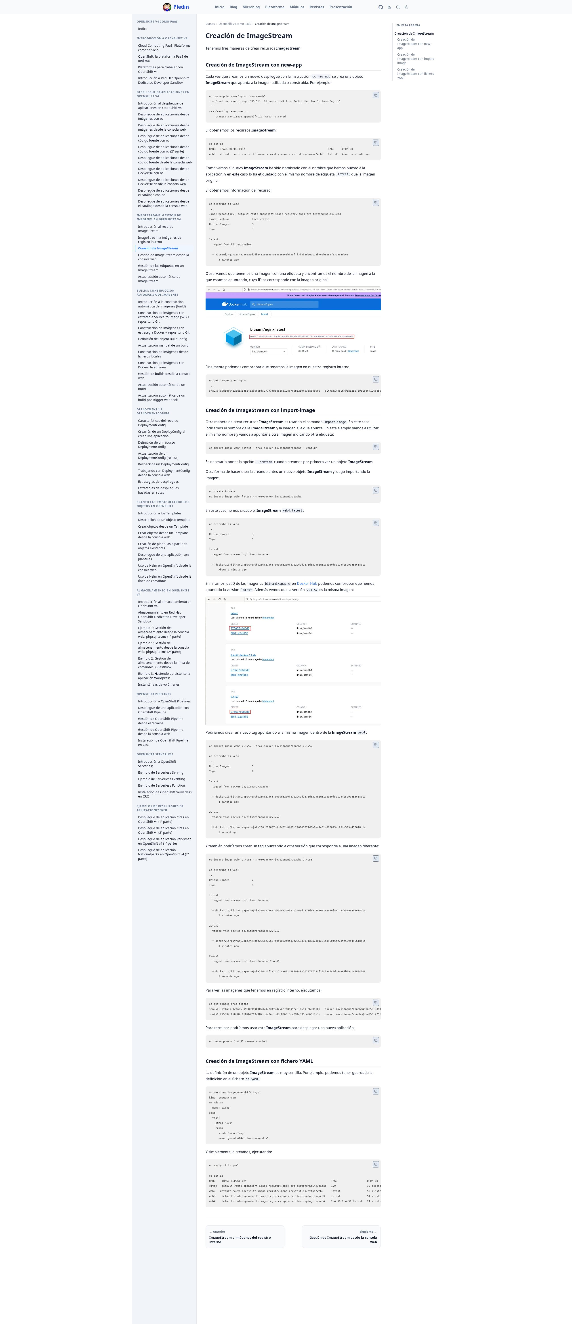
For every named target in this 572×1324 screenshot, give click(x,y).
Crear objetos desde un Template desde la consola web (163, 535)
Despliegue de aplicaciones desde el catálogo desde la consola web (163, 203)
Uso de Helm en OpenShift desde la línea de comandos (164, 578)
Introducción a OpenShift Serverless (157, 763)
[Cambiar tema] (406, 7)
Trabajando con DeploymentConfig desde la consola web (164, 473)
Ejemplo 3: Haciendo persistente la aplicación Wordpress (164, 675)
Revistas (317, 7)
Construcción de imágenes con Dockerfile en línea (161, 365)
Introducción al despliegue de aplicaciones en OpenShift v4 (160, 105)
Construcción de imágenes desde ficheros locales (163, 354)
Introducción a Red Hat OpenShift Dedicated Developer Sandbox (163, 80)
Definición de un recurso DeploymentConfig (156, 444)
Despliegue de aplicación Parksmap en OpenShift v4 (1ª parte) (164, 841)
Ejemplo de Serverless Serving (160, 772)
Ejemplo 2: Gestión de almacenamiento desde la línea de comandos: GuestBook (164, 662)
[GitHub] (381, 7)
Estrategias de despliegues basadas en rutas (158, 490)
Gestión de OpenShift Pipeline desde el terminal (160, 720)
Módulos (297, 7)
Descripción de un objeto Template (164, 520)
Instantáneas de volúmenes (159, 684)
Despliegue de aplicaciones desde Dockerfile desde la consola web (163, 182)
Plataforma (274, 7)
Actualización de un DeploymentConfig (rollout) (158, 455)
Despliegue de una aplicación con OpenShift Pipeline (163, 710)
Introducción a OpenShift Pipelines (164, 701)
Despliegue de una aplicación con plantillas (163, 556)
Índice (142, 29)
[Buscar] (398, 7)
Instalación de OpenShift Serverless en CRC (165, 794)
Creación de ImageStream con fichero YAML (415, 73)
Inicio (219, 7)
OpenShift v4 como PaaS (235, 24)
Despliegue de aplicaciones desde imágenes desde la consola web (163, 127)
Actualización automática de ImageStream (159, 278)
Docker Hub (307, 583)
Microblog (251, 7)
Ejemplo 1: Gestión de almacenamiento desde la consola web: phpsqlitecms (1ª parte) (163, 632)
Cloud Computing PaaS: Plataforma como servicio (164, 47)
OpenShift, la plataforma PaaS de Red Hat (163, 58)
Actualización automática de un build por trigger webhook (161, 397)
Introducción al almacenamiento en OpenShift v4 (164, 603)
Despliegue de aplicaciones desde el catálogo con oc (163, 192)
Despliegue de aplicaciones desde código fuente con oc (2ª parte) (163, 149)
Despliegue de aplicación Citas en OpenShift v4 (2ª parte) (163, 830)
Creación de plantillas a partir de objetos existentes (162, 546)
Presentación (341, 7)
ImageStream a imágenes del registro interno (160, 239)
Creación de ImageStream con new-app (414, 43)
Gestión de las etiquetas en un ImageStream (161, 267)
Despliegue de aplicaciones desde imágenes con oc (163, 116)
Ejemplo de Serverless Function (161, 785)
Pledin (181, 6)
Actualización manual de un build (163, 345)
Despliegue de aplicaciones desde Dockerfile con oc (163, 171)
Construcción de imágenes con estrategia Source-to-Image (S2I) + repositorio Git (163, 317)
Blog (233, 7)
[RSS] (389, 7)
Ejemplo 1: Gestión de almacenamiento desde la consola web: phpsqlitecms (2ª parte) (163, 647)
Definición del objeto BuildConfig (162, 339)
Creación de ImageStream (158, 248)
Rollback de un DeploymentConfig (163, 464)
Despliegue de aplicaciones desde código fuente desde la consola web (165, 160)
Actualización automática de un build (161, 386)
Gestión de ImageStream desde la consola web (163, 257)
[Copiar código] (376, 95)
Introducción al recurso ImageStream (155, 228)
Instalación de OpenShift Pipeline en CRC (163, 742)
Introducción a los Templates (159, 513)
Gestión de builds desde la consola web (164, 376)
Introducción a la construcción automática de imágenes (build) (162, 304)
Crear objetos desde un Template (163, 526)
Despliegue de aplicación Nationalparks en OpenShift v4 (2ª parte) (163, 854)
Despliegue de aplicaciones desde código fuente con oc (163, 138)
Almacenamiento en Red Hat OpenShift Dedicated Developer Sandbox (161, 616)
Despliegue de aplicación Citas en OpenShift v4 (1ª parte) (163, 819)
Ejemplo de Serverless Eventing (161, 779)
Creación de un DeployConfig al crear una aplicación (161, 433)
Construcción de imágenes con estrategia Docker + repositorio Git (163, 330)
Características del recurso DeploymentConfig (158, 422)
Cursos (210, 24)
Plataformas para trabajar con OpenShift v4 (160, 69)
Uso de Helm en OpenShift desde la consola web (164, 567)
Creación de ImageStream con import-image (416, 58)
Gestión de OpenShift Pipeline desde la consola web (160, 731)
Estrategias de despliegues (158, 481)
